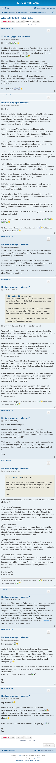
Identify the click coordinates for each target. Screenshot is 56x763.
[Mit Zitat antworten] (48, 30)
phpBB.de (37, 758)
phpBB (21, 755)
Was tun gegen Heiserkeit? (17, 17)
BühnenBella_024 (7, 28)
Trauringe (45, 621)
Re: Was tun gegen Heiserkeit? (15, 102)
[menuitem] (7, 8)
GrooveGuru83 (6, 95)
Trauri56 (4, 589)
